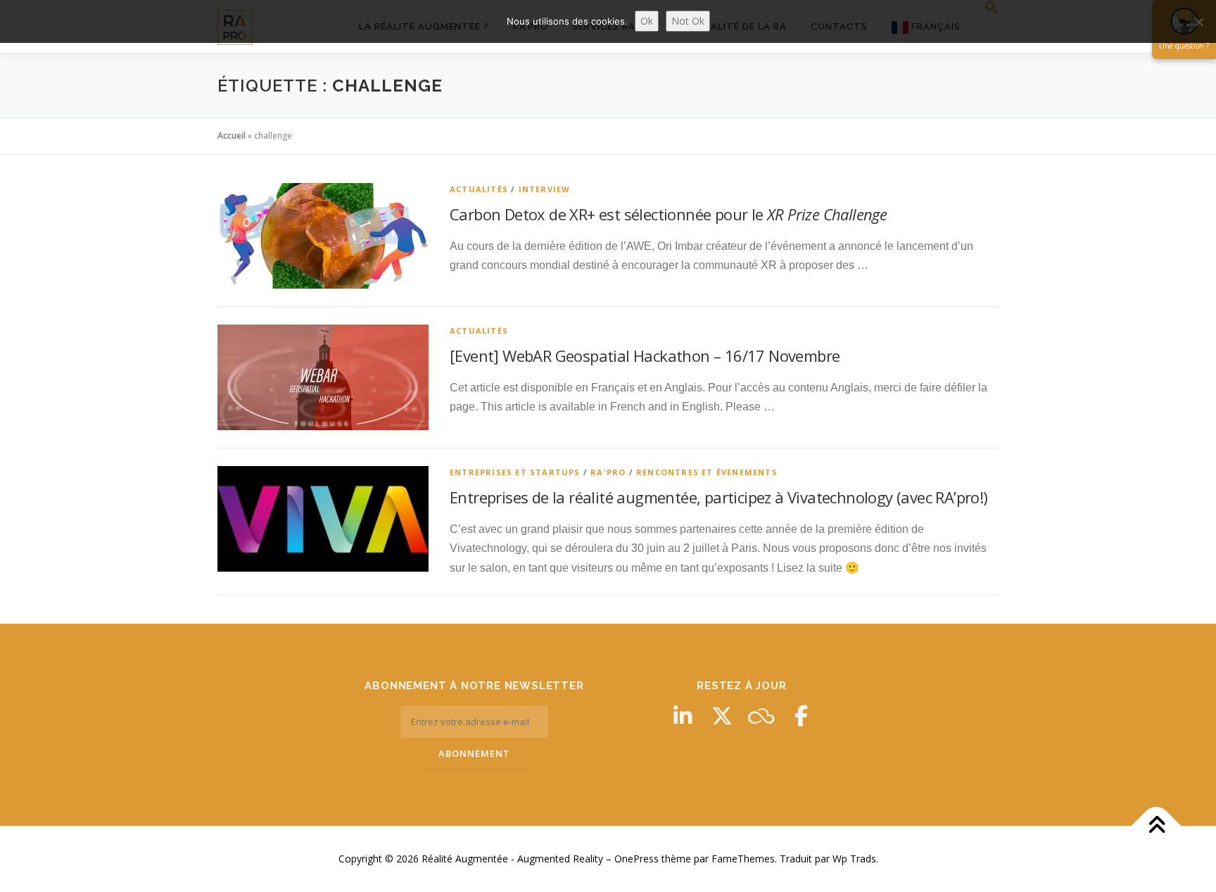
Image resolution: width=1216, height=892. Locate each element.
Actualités (479, 189)
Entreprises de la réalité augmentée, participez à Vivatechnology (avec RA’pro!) (719, 497)
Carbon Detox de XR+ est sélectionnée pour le (668, 214)
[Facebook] (800, 716)
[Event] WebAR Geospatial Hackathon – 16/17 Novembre (645, 355)
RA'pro (608, 472)
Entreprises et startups (515, 472)
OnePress (636, 858)
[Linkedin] (682, 716)
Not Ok (687, 20)
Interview (545, 189)
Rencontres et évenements (707, 472)
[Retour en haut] (1157, 826)
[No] (1198, 22)
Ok (646, 20)
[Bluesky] (761, 716)
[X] (722, 716)
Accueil (231, 136)
